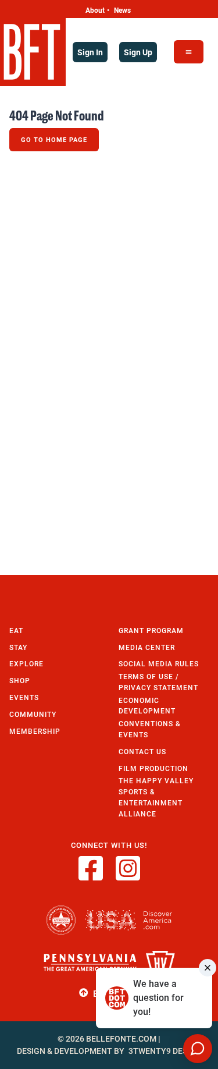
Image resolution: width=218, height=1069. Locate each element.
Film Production (153, 768)
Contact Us (142, 751)
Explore (26, 663)
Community (32, 714)
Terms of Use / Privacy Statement (158, 682)
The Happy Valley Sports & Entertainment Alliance (156, 797)
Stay (18, 647)
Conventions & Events (150, 729)
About (95, 10)
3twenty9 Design (164, 1051)
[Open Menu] (188, 51)
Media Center (147, 647)
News (122, 10)
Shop (19, 680)
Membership (34, 731)
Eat (16, 630)
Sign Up (138, 52)
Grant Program (151, 630)
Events (24, 697)
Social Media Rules (159, 663)
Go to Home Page (54, 139)
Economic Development (147, 706)
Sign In (90, 52)
